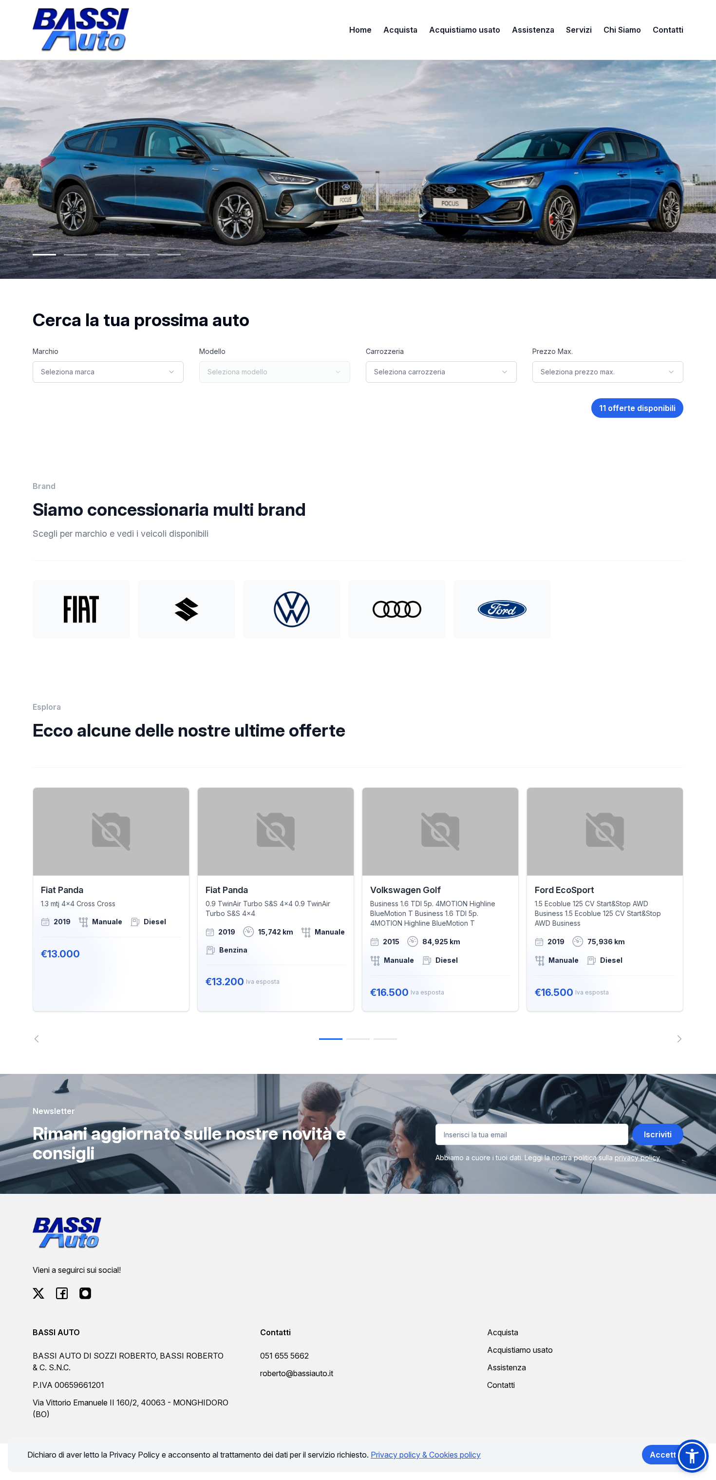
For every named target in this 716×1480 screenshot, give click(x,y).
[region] (358, 915)
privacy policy (637, 1157)
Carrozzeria (385, 351)
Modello (212, 351)
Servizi (579, 30)
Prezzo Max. (552, 351)
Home (360, 30)
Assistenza (533, 30)
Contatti (668, 30)
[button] (692, 1456)
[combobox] (108, 372)
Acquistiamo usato (464, 30)
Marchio (45, 351)
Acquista (400, 30)
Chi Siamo (622, 30)
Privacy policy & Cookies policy (426, 1455)
